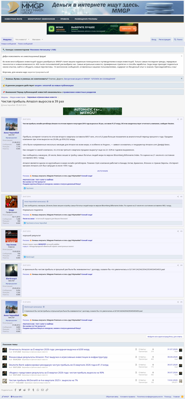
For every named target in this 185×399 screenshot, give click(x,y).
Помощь (167, 396)
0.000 (18, 149)
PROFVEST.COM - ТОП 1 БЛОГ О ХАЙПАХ (38, 180)
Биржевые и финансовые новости (35, 352)
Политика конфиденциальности (150, 396)
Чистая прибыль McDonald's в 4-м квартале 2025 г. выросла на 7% (43, 380)
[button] (28, 39)
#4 (181, 265)
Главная (176, 396)
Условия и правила (127, 396)
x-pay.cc (25, 246)
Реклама (26, 176)
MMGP (6, 396)
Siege (11, 210)
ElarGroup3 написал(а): (33, 307)
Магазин (36, 39)
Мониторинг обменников (41, 19)
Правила (64, 19)
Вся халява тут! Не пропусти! (34, 182)
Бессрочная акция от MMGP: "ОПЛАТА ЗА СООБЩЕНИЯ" (90, 78)
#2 (181, 196)
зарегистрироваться (38, 72)
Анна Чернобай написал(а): (35, 201)
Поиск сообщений (25, 44)
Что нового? (21, 39)
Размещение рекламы (86, 19)
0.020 (18, 223)
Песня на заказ (28, 219)
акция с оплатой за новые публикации (54, 85)
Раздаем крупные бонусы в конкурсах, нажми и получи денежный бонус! (52, 184)
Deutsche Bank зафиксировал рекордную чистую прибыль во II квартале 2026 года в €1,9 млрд (58, 364)
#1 (181, 119)
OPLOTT (12, 383)
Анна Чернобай (9, 105)
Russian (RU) (17, 396)
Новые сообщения (8, 44)
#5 (181, 302)
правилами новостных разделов (79, 92)
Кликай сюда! (86, 176)
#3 (181, 231)
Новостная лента (13, 19)
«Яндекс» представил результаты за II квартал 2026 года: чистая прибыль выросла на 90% (56, 372)
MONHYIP (42, 244)
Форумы (7, 39)
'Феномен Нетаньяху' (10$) (43, 49)
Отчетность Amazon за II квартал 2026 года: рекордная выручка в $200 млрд (49, 349)
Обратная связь (112, 396)
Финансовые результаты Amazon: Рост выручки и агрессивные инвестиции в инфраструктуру (58, 357)
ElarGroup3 (11, 278)
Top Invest (11, 244)
